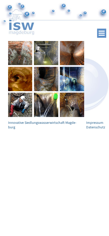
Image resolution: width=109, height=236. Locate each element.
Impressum (94, 122)
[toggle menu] (101, 33)
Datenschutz (95, 127)
